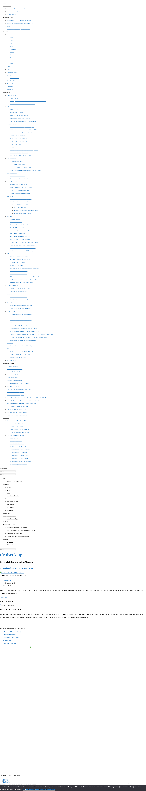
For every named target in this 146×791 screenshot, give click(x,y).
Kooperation (6, 778)
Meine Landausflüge (12, 519)
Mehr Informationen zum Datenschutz (45, 789)
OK (24, 789)
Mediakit (5, 779)
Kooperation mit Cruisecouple (15, 533)
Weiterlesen (3, 597)
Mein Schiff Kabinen (9, 634)
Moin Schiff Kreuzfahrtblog (12, 632)
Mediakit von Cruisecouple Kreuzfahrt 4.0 (18, 536)
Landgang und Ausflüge (9, 516)
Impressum (10, 542)
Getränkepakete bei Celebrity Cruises (16, 568)
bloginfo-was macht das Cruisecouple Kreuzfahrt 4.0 (21, 530)
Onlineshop (6, 522)
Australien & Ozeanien (13, 496)
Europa (9, 487)
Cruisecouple (7, 580)
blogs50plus (7, 640)
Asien (8, 493)
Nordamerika (10, 504)
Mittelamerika (10, 507)
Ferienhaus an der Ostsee (11, 637)
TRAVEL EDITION (9, 643)
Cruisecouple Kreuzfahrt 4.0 (10, 524)
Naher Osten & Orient (12, 501)
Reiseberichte (6, 513)
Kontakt (5, 539)
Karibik (9, 498)
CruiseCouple (13, 554)
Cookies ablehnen (30, 789)
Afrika (8, 490)
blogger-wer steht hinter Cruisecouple (17, 527)
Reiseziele (6, 484)
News (4, 478)
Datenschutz (10, 545)
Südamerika (10, 510)
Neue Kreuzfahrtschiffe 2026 (14, 481)
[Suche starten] (16, 549)
